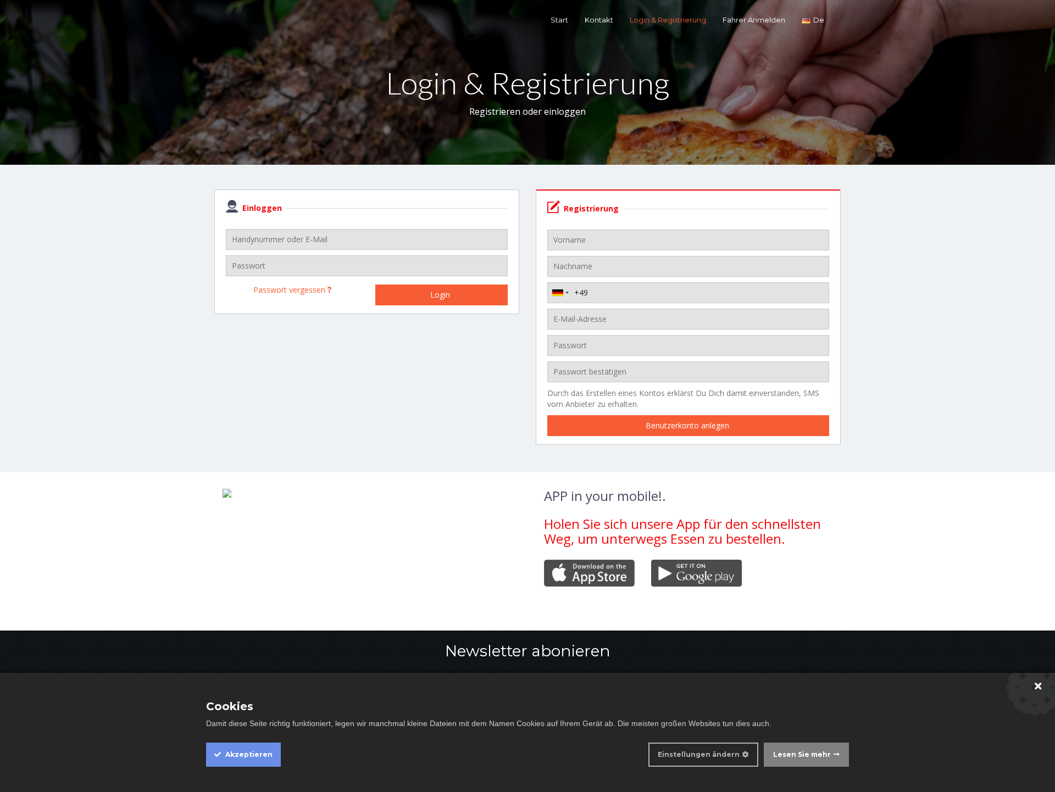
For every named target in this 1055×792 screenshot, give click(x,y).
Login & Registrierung (668, 19)
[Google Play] (696, 572)
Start (559, 19)
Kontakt (599, 19)
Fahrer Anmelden (754, 19)
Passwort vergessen (290, 290)
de (818, 19)
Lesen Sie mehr (802, 754)
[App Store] (589, 572)
